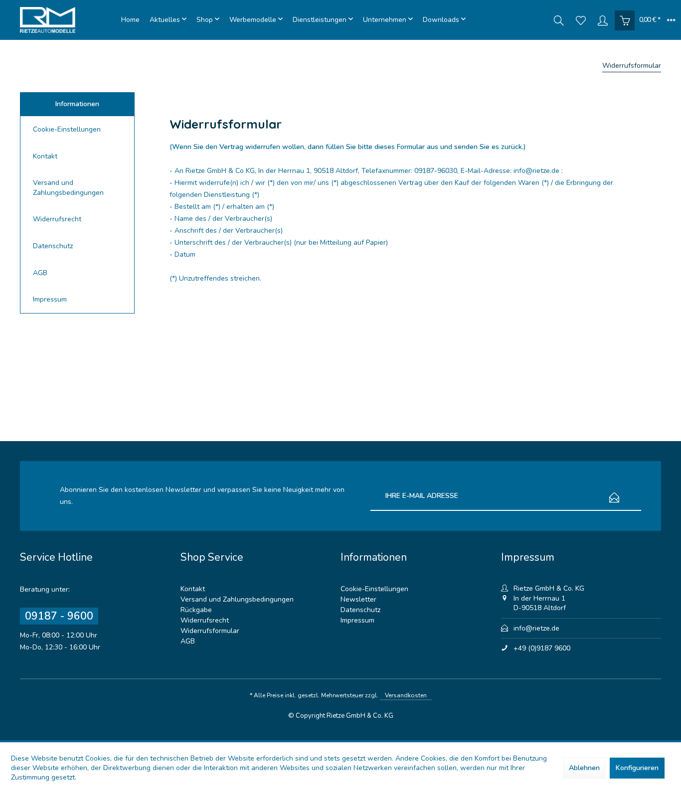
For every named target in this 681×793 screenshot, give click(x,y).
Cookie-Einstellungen (67, 129)
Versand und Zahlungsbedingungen (68, 187)
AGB (40, 273)
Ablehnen (584, 768)
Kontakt (45, 156)
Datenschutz (53, 246)
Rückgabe (196, 610)
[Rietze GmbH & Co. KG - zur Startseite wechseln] (68, 20)
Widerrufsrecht (57, 219)
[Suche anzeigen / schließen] (559, 20)
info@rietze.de (536, 628)
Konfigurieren (637, 768)
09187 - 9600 (59, 616)
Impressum (50, 299)
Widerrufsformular (209, 630)
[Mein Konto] (603, 20)
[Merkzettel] (581, 20)
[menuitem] (130, 20)
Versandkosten (406, 695)
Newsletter (358, 599)
